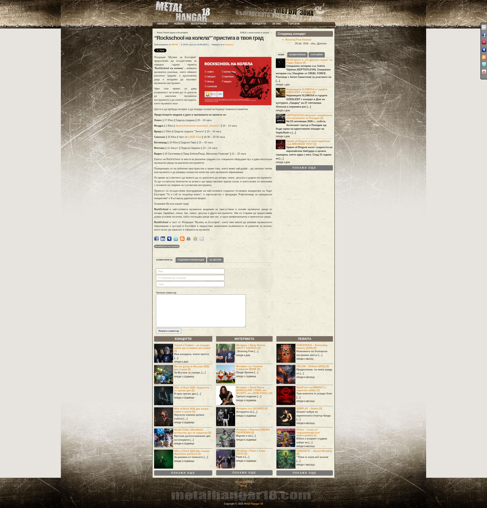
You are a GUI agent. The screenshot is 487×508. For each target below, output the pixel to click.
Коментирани (297, 54)
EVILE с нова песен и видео (254, 32)
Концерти (259, 23)
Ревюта (218, 23)
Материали (198, 23)
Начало (162, 23)
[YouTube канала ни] (484, 72)
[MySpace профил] (484, 49)
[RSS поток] (484, 57)
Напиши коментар (166, 292)
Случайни (317, 54)
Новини (179, 23)
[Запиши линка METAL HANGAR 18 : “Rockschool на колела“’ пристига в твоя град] (195, 240)
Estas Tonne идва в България (172, 32)
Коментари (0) (164, 260)
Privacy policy (243, 482)
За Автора (215, 260)
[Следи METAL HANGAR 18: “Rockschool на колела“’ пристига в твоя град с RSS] (182, 240)
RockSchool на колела (166, 246)
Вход (243, 485)
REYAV (175, 44)
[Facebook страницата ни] (484, 35)
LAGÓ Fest (194, 137)
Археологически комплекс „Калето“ (198, 125)
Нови (281, 54)
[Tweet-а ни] (484, 64)
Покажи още (304, 167)
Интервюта (238, 23)
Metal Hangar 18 (253, 503)
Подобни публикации (191, 260)
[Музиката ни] (484, 42)
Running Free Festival (298, 39)
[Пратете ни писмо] (484, 27)
